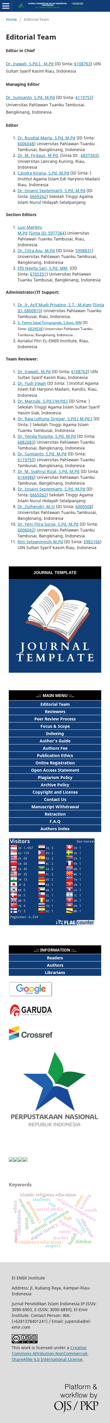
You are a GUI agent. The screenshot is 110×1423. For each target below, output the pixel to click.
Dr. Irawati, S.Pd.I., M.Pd (30, 63)
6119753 (83, 97)
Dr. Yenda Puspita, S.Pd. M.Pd (47, 436)
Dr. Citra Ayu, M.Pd (36, 250)
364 (61, 233)
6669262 (38, 196)
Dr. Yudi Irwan (32, 383)
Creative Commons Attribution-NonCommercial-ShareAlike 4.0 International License (50, 1353)
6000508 (83, 506)
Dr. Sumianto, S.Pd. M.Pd (30, 97)
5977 (52, 233)
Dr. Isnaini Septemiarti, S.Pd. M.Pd (51, 190)
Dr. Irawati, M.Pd (34, 371)
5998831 (83, 250)
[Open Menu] (6, 6)
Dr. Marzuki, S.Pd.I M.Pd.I (43, 401)
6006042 (26, 530)
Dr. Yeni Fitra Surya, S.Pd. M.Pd (48, 524)
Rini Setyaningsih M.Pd (40, 541)
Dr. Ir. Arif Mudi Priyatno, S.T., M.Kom (55, 305)
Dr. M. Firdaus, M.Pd (38, 155)
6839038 (35, 328)
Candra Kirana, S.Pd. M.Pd (43, 173)
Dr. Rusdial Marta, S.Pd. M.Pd (46, 138)
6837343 (89, 155)
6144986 (26, 477)
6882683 (26, 442)
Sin (33, 233)
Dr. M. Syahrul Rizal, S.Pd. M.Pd (48, 471)
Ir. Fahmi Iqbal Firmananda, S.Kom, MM (50, 322)
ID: (43, 233)
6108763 (82, 63)
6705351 (38, 274)
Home (11, 19)
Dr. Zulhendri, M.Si (36, 506)
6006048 (26, 143)
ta (38, 233)
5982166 (92, 541)
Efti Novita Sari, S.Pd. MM (43, 268)
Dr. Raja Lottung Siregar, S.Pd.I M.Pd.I (55, 418)
